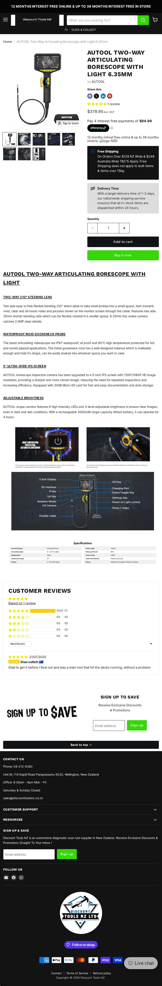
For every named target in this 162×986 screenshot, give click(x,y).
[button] (97, 104)
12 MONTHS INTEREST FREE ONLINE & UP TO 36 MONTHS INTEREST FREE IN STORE (81, 6)
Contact (56, 973)
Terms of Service (77, 973)
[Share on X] (96, 96)
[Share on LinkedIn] (103, 96)
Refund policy (102, 973)
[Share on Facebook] (89, 96)
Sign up (136, 725)
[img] (18, 657)
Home (7, 41)
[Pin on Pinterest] (109, 96)
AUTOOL (98, 82)
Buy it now (123, 255)
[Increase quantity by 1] (124, 228)
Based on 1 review (22, 603)
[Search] (143, 20)
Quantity (93, 219)
